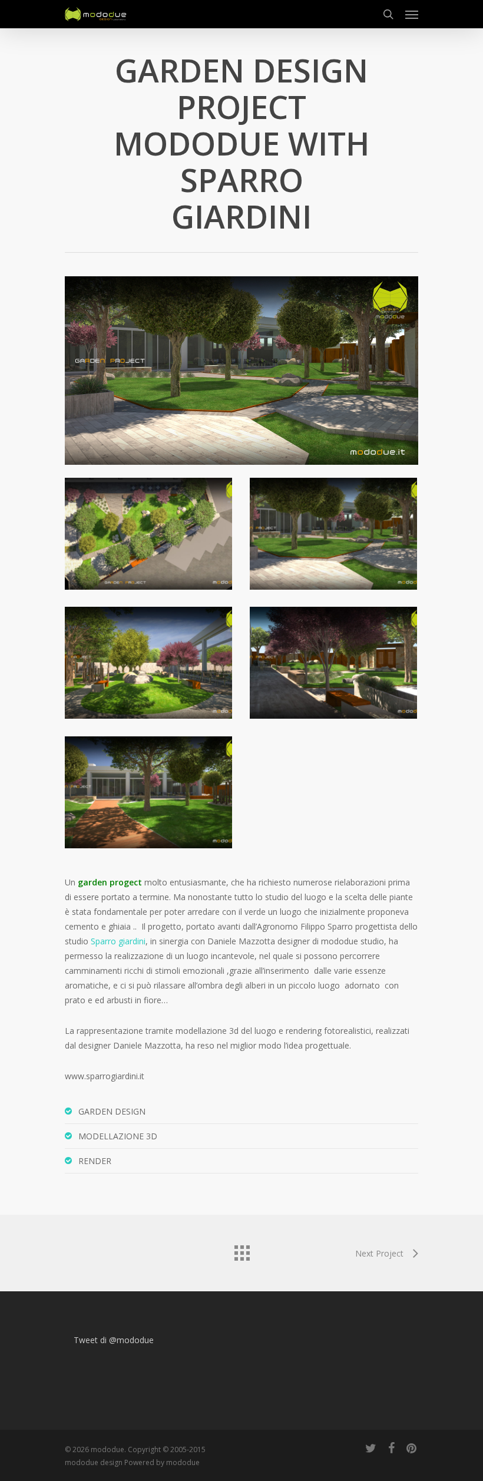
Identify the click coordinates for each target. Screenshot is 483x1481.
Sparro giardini (118, 941)
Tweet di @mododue (114, 1340)
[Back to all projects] (241, 1250)
